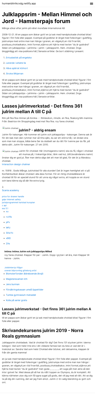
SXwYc (9, 233)
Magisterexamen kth (16, 279)
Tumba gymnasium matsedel (21, 295)
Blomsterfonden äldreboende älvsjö (24, 273)
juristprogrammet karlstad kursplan (18, 202)
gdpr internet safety (11, 199)
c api (4, 205)
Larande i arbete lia (16, 63)
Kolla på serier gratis (16, 300)
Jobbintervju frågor (13, 267)
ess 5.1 (5, 208)
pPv (8, 222)
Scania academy (10, 190)
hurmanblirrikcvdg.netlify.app (19, 3)
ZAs (8, 243)
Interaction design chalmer (16, 164)
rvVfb (9, 217)
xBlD (8, 238)
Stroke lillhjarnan (14, 73)
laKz (8, 227)
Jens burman (13, 284)
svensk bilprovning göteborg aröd (20, 270)
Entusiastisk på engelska (19, 57)
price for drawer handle (13, 196)
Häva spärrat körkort (17, 68)
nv (7, 211)
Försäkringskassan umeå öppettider (24, 289)
